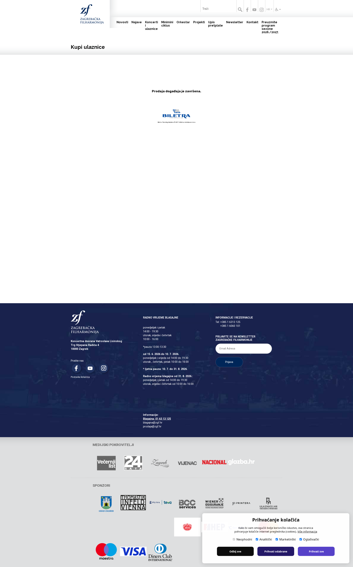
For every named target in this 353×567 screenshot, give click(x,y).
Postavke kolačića (80, 377)
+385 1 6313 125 (230, 322)
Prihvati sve (316, 551)
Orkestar (183, 22)
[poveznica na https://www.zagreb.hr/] (106, 504)
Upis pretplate (215, 23)
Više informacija (307, 531)
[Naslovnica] (87, 18)
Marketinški (287, 539)
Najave (136, 22)
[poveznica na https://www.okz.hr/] (106, 528)
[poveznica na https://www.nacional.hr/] (214, 462)
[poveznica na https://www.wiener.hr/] (214, 504)
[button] (278, 9)
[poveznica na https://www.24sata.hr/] (133, 463)
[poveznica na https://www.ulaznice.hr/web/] (268, 504)
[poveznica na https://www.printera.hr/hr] (241, 504)
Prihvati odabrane (275, 551)
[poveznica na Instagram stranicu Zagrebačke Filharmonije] (261, 10)
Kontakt (252, 22)
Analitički (265, 539)
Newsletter (234, 22)
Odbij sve (235, 551)
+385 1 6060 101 (230, 326)
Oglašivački (311, 539)
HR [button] (268, 9)
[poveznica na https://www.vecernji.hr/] (106, 463)
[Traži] (240, 6)
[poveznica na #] (160, 502)
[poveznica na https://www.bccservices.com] (187, 504)
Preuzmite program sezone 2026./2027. (270, 27)
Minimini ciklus (167, 23)
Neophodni (244, 539)
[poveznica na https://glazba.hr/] (241, 462)
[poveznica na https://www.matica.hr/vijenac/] (187, 463)
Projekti (199, 22)
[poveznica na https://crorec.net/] (133, 528)
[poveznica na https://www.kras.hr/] (187, 527)
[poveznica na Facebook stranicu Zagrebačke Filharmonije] (247, 10)
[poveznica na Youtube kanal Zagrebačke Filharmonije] (254, 10)
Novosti (122, 22)
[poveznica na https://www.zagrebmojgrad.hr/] (160, 463)
